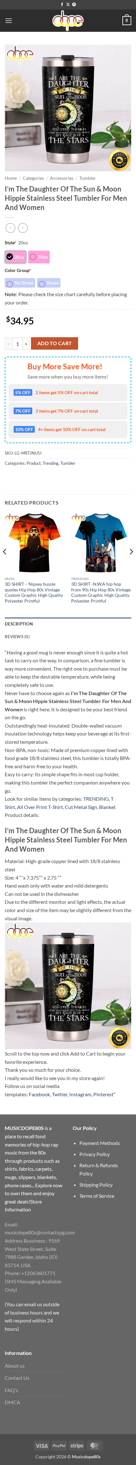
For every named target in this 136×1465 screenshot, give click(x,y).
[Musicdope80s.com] (68, 21)
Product (34, 463)
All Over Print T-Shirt (40, 807)
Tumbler (87, 178)
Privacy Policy (94, 1154)
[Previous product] (23, 228)
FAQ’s (11, 1390)
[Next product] (10, 228)
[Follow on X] (68, 5)
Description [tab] (19, 623)
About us (15, 1366)
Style (10, 242)
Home (11, 178)
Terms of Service (96, 1196)
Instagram (80, 1094)
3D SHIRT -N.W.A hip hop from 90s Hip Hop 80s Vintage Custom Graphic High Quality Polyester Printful (101, 592)
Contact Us (17, 1378)
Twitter (59, 1094)
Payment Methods (99, 1143)
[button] (8, 20)
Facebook (39, 1094)
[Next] (131, 564)
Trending (51, 463)
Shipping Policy (96, 1185)
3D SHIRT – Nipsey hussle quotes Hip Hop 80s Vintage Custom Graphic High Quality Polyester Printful (34, 592)
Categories (33, 178)
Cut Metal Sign (81, 807)
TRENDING (96, 799)
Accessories (61, 178)
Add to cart (54, 343)
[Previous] (5, 564)
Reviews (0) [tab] (17, 636)
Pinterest (103, 1094)
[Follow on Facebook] (62, 5)
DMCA (12, 1402)
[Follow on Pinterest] (74, 5)
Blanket (107, 807)
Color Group (18, 270)
